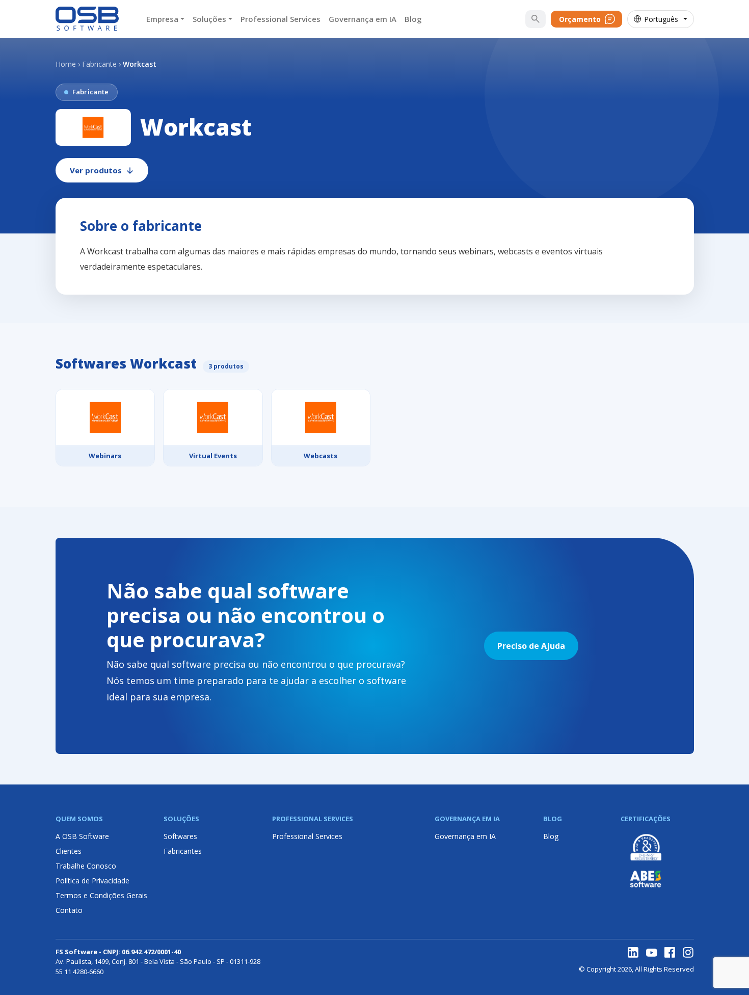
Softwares (180, 836)
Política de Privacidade (92, 880)
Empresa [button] (162, 19)
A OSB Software (82, 836)
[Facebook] (670, 952)
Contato (69, 910)
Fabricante (99, 64)
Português (661, 19)
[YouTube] (651, 952)
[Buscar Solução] (535, 19)
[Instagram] (688, 952)
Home (66, 64)
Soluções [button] (209, 19)
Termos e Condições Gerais (101, 895)
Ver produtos (96, 170)
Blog (413, 19)
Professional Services (280, 19)
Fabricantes (183, 851)
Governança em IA (362, 19)
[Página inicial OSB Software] (87, 19)
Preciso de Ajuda (531, 645)
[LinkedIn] (633, 952)
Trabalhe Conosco (86, 866)
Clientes (69, 851)
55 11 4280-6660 (79, 971)
